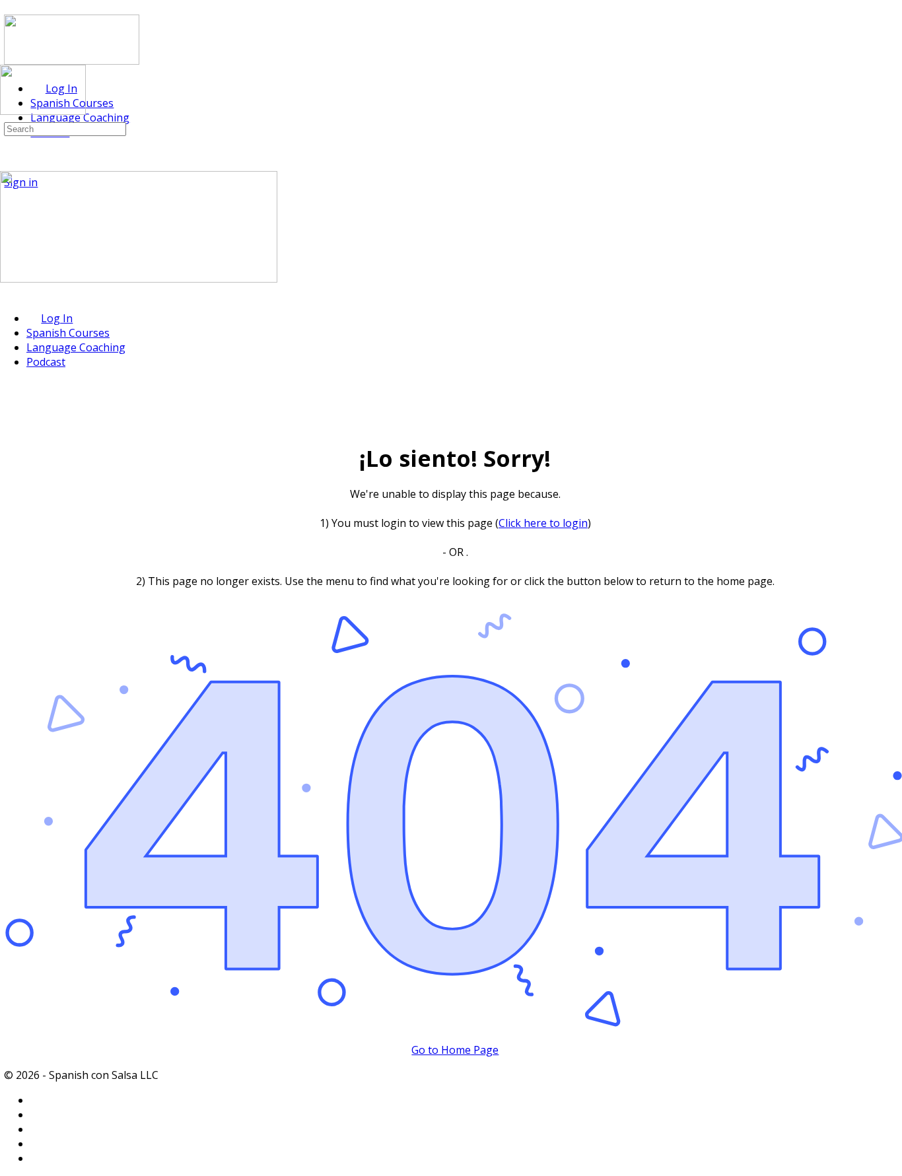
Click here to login (543, 523)
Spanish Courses (68, 333)
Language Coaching (75, 347)
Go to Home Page (455, 1050)
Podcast (45, 362)
